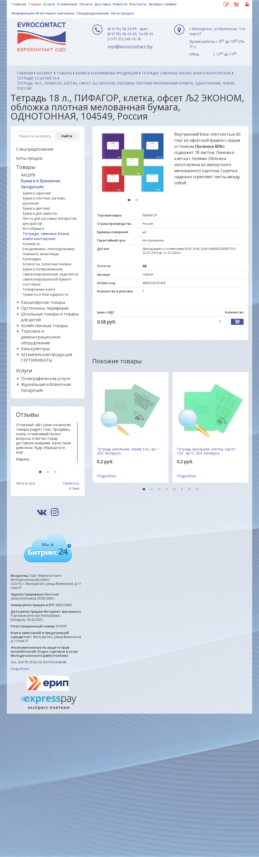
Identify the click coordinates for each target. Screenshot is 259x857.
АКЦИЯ (28, 175)
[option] (47, 444)
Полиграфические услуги (45, 378)
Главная (19, 4)
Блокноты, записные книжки (47, 264)
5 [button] (175, 489)
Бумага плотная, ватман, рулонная (44, 201)
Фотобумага (33, 228)
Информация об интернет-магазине (43, 13)
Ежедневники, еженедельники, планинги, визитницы (49, 251)
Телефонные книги (39, 289)
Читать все (25, 483)
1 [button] (40, 472)
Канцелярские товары (43, 302)
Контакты (138, 4)
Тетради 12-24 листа (37, 78)
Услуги (49, 4)
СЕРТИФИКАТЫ (36, 360)
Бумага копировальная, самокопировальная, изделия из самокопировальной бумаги (50, 274)
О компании (67, 4)
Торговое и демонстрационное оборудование (40, 337)
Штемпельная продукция (46, 354)
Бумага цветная (36, 208)
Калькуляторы (35, 348)
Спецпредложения (92, 13)
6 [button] (182, 489)
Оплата (85, 4)
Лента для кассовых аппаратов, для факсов (50, 221)
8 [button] (197, 489)
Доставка (102, 4)
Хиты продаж (122, 13)
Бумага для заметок (40, 213)
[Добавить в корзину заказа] (237, 322)
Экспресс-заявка (162, 4)
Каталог (45, 73)
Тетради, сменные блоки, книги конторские (186, 73)
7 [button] (190, 489)
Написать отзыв (71, 486)
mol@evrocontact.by (130, 47)
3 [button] (56, 472)
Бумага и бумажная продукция (107, 73)
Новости (120, 4)
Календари (32, 258)
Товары (34, 4)
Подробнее (20, 668)
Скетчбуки (31, 284)
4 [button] (167, 489)
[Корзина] (236, 4)
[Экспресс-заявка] (226, 4)
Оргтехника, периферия (45, 308)
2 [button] (48, 472)
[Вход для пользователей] (246, 4)
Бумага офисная (37, 193)
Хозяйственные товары (44, 325)
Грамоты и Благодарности (45, 294)
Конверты (31, 243)
